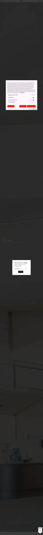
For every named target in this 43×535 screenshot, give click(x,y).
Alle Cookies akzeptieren (31, 106)
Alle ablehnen (23, 106)
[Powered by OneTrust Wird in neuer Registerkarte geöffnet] (33, 109)
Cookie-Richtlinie (22, 92)
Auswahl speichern (11, 106)
